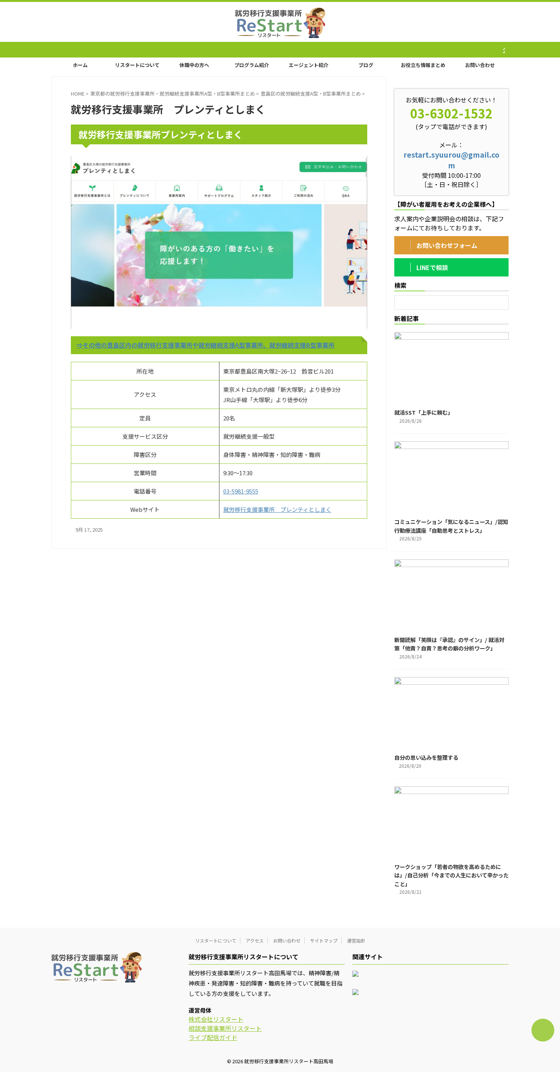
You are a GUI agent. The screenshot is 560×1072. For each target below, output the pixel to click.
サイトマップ (324, 940)
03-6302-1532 (451, 113)
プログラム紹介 (251, 65)
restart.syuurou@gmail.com (451, 160)
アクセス (255, 940)
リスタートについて (137, 65)
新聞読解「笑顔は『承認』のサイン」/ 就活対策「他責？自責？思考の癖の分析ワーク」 (449, 644)
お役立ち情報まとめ (423, 65)
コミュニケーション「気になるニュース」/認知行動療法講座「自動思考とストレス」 (451, 526)
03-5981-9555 (240, 491)
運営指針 (356, 940)
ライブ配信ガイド (213, 1037)
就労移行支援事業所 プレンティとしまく (277, 509)
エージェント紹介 (308, 65)
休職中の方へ (194, 65)
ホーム (80, 65)
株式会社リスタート (216, 1019)
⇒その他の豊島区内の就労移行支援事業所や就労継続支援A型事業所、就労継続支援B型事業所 (205, 345)
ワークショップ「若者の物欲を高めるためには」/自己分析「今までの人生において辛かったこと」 (451, 875)
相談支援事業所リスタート (225, 1028)
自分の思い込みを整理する (426, 757)
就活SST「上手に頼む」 (423, 412)
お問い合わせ (480, 65)
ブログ (365, 65)
